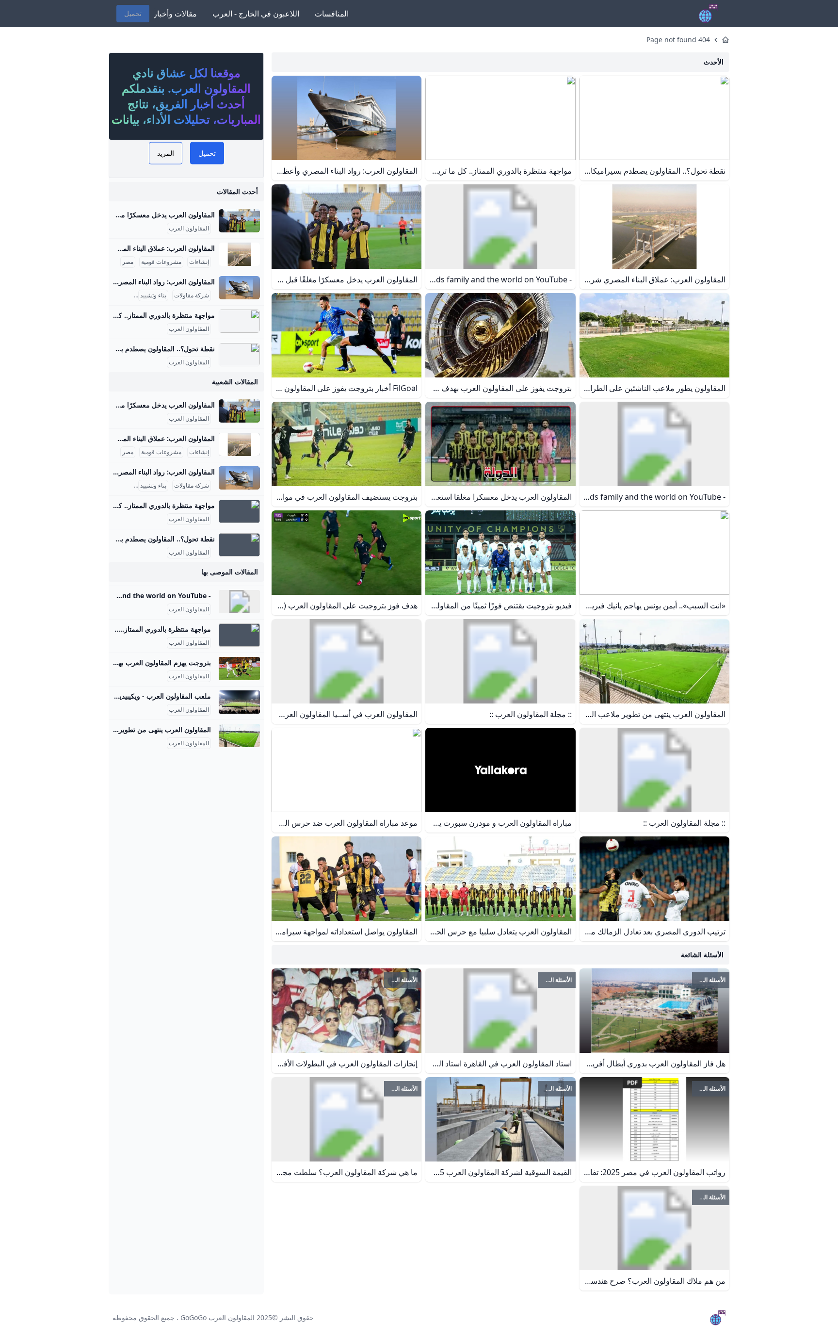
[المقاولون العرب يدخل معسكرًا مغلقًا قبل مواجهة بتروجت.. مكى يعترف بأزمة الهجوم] (239, 220)
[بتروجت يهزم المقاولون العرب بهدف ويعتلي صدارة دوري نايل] (239, 668)
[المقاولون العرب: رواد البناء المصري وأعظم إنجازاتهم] (239, 287)
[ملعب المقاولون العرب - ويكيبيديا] (239, 702)
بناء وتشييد (153, 295)
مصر (127, 262)
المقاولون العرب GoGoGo (217, 1317)
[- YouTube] (239, 601)
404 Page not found (678, 39)
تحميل (133, 13)
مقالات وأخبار (175, 13)
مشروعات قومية (161, 262)
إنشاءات (199, 262)
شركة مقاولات (191, 295)
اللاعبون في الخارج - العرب (255, 13)
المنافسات (332, 13)
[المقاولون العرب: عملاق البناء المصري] (239, 254)
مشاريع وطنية (115, 295)
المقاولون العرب (189, 228)
